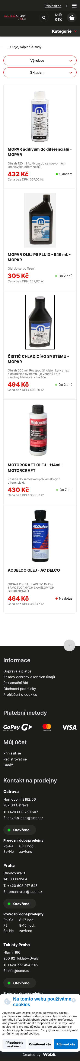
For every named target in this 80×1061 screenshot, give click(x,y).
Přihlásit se (53, 6)
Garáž (8, 765)
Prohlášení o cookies (20, 694)
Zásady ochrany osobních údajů (29, 677)
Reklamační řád (15, 683)
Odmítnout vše (40, 1044)
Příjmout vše (66, 1044)
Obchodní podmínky (19, 689)
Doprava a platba (17, 671)
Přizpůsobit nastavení (14, 1044)
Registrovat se (15, 759)
